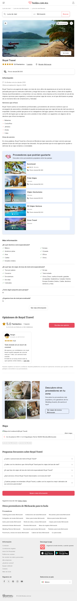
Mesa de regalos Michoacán (48, 525)
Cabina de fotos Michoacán (40, 532)
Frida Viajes (32, 178)
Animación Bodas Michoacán (11, 525)
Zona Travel (32, 220)
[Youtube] (22, 581)
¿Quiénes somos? (8, 563)
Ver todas (66, 53)
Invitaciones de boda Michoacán (35, 515)
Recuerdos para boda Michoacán (59, 515)
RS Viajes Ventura (34, 206)
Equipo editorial (7, 566)
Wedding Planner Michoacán (11, 529)
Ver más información (38, 308)
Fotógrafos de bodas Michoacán (12, 518)
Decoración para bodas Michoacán (34, 529)
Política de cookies (8, 554)
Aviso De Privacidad (8, 551)
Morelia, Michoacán (44, 64)
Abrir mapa (68, 433)
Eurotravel (31, 164)
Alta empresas (7, 560)
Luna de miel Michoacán (21, 8)
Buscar (65, 14)
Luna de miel (6, 8)
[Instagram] (17, 581)
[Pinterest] (13, 581)
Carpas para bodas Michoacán (58, 522)
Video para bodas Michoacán (35, 518)
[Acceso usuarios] (73, 3)
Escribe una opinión (62, 325)
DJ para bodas (56, 532)
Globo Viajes (22, 501)
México (47, 582)
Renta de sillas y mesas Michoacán (35, 522)
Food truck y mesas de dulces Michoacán (15, 532)
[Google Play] (62, 555)
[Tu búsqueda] (5, 23)
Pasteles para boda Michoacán (58, 529)
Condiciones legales (9, 548)
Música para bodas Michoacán (57, 518)
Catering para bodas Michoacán (12, 515)
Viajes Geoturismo (34, 192)
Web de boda (6, 572)
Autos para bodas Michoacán (11, 522)
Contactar (5, 545)
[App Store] (47, 555)
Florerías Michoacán (30, 525)
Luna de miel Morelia (38, 8)
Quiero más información (39, 493)
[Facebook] (4, 581)
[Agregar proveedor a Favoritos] (71, 23)
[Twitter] (8, 581)
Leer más (26, 361)
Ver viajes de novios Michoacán (54, 411)
